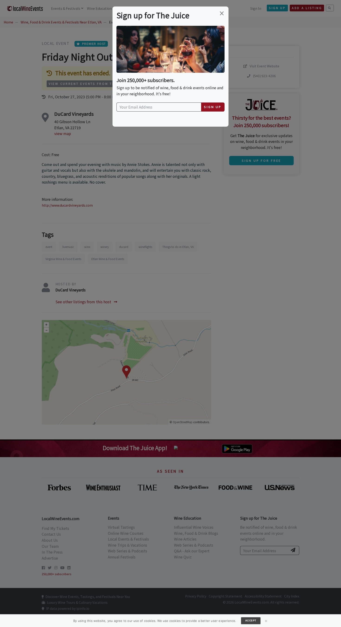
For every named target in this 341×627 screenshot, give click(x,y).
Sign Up (213, 107)
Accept (250, 620)
